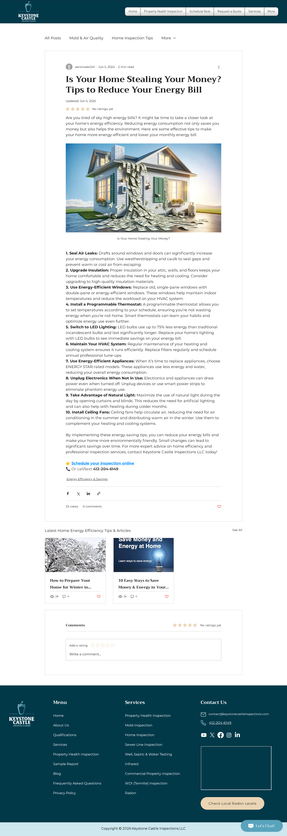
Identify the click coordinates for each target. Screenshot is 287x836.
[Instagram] (229, 735)
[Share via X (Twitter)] (78, 494)
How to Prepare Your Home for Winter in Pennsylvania (70, 584)
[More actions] (218, 66)
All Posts (53, 38)
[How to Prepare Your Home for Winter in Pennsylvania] (75, 555)
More (166, 38)
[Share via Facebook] (68, 494)
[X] (212, 735)
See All (237, 530)
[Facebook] (220, 735)
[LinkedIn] (237, 735)
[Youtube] (204, 735)
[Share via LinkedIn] (88, 494)
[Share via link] (99, 494)
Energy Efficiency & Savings (87, 479)
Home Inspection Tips (132, 38)
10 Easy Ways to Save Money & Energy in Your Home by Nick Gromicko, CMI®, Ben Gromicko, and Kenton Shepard (143, 584)
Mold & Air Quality (86, 38)
